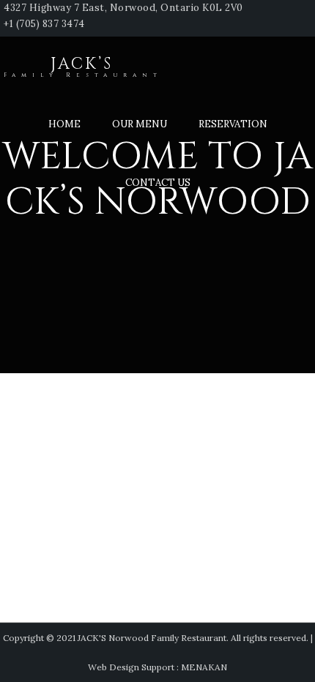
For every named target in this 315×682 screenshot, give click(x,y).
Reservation (233, 124)
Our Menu (139, 124)
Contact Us (157, 182)
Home (64, 124)
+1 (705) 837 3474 (44, 24)
